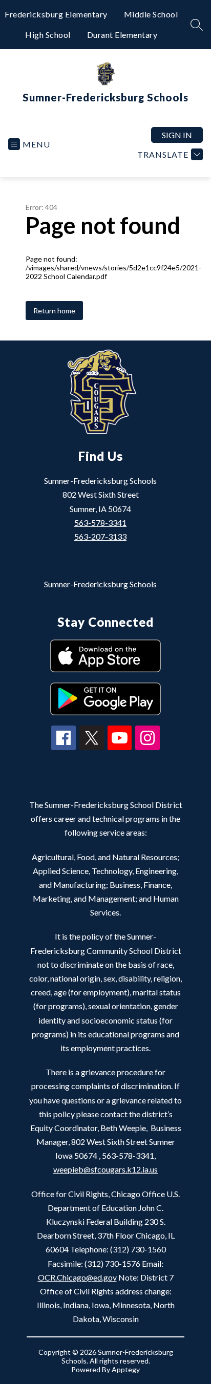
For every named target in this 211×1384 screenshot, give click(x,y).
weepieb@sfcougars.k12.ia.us (105, 1169)
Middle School (151, 14)
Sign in (177, 135)
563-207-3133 (100, 536)
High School (48, 34)
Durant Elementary (122, 34)
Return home (54, 310)
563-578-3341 (100, 522)
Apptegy (126, 1369)
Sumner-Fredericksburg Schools (100, 584)
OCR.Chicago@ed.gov (77, 1277)
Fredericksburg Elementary (56, 14)
